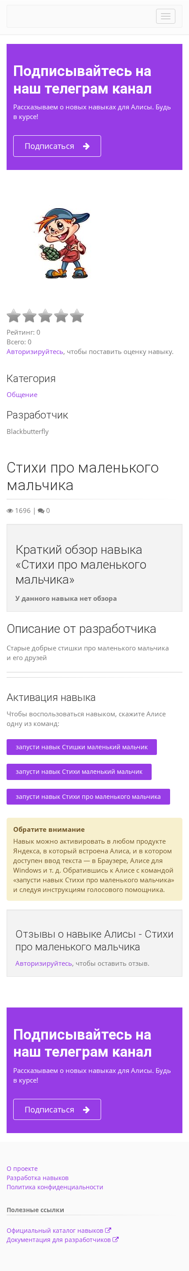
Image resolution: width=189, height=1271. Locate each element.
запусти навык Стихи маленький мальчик (79, 771)
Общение (22, 394)
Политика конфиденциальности (55, 1187)
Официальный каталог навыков (56, 1230)
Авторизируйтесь (35, 351)
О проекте (22, 1168)
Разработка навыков (38, 1178)
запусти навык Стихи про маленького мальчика (88, 796)
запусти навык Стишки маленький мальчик (82, 747)
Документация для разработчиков (60, 1239)
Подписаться (49, 146)
